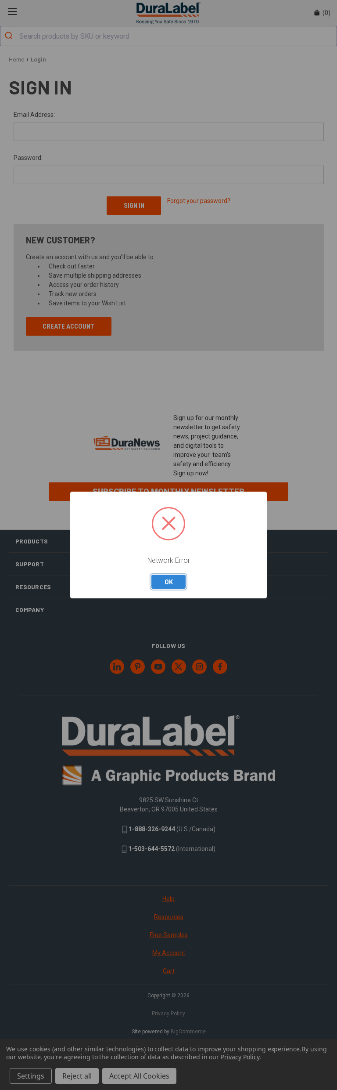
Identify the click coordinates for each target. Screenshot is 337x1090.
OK (169, 582)
